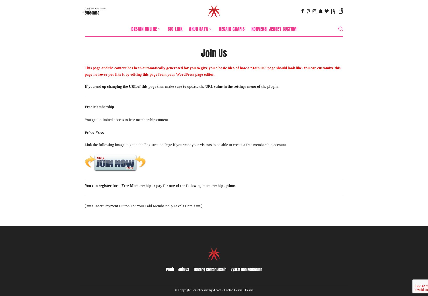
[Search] (340, 29)
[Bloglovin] (326, 11)
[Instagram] (314, 11)
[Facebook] (302, 11)
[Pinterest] (308, 11)
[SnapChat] (320, 11)
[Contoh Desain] (214, 11)
